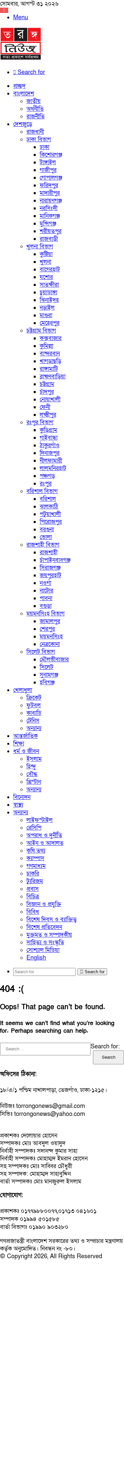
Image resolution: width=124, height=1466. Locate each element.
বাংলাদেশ (23, 93)
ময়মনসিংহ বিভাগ (45, 613)
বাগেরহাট (50, 269)
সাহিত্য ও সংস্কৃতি (45, 942)
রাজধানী (35, 132)
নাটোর (46, 591)
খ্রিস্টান (33, 782)
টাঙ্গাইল (48, 162)
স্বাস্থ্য (18, 805)
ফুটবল (33, 705)
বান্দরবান (50, 353)
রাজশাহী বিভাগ (42, 545)
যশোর (46, 277)
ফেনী (45, 407)
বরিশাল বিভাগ (42, 491)
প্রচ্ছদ (19, 86)
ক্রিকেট (33, 698)
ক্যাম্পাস (35, 858)
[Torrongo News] (21, 59)
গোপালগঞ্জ (51, 178)
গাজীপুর (48, 170)
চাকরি (32, 873)
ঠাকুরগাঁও (50, 445)
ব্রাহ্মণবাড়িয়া (52, 376)
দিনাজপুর (50, 453)
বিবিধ (32, 912)
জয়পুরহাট (50, 575)
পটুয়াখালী (50, 514)
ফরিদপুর (49, 185)
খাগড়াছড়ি (50, 361)
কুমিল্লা (46, 346)
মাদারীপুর (50, 193)
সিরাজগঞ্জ (50, 568)
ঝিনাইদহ (49, 300)
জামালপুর (50, 621)
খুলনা (45, 262)
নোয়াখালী (50, 399)
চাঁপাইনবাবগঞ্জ (55, 560)
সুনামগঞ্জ (49, 675)
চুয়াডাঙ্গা (48, 292)
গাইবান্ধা (49, 438)
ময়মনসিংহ (51, 636)
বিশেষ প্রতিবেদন (44, 927)
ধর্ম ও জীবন (26, 751)
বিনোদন (21, 797)
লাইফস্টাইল (39, 820)
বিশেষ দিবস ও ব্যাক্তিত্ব (51, 919)
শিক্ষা (18, 743)
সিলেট (46, 667)
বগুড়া (46, 606)
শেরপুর (47, 629)
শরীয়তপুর (51, 231)
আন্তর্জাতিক (25, 736)
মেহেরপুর (50, 323)
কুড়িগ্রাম (48, 430)
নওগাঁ (45, 583)
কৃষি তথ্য (35, 851)
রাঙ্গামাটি (49, 369)
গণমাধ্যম (36, 866)
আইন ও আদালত (44, 843)
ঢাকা (44, 147)
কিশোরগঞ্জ (51, 155)
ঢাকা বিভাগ (38, 139)
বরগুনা (47, 529)
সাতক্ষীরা (49, 285)
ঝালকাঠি (49, 506)
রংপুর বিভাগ (39, 422)
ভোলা (46, 537)
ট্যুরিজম (34, 881)
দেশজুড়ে (22, 124)
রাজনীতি (35, 116)
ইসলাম (34, 759)
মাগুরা (46, 315)
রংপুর (46, 483)
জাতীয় (33, 101)
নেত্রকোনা (50, 644)
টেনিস (32, 721)
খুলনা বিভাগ (39, 246)
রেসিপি (33, 828)
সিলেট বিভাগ (40, 652)
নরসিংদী (49, 208)
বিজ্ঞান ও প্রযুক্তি (43, 904)
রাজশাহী (49, 552)
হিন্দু (31, 766)
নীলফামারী (51, 461)
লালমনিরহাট (53, 468)
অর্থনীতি (35, 109)
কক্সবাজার (51, 338)
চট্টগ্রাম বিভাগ (41, 330)
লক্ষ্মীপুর (48, 415)
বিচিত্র (32, 896)
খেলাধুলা (22, 690)
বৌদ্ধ (31, 774)
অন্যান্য (33, 728)
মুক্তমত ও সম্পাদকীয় (49, 935)
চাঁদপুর (47, 392)
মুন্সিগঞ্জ (48, 223)
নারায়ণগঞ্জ (51, 200)
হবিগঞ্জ (47, 682)
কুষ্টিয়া (46, 254)
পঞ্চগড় (47, 476)
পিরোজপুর (51, 522)
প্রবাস (32, 889)
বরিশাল (48, 499)
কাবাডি (33, 713)
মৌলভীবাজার (54, 659)
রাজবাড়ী (49, 239)
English (36, 958)
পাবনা (46, 598)
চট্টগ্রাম (47, 384)
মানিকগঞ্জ (50, 216)
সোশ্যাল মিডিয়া (43, 950)
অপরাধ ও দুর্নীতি (44, 835)
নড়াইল (47, 308)
